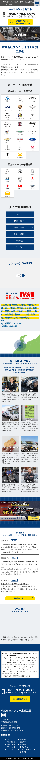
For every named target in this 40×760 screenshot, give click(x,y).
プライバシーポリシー (28, 749)
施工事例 (23, 742)
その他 (19, 247)
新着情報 (23, 752)
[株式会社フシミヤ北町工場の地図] (20, 625)
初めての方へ (12, 742)
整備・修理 (19, 220)
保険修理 (19, 240)
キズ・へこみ (12, 749)
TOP (8, 739)
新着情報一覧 (19, 598)
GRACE (32, 758)
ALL (19, 214)
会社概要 (23, 744)
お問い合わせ (24, 747)
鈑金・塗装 (19, 234)
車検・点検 (19, 227)
